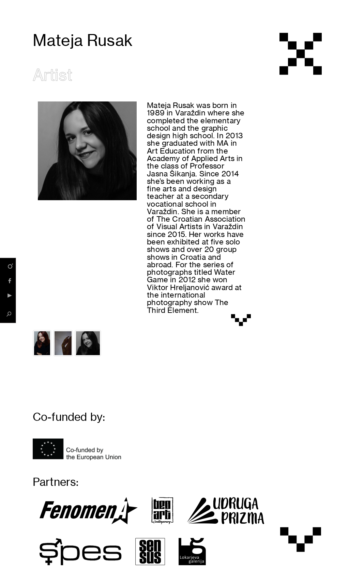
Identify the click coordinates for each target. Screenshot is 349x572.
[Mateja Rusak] (42, 343)
